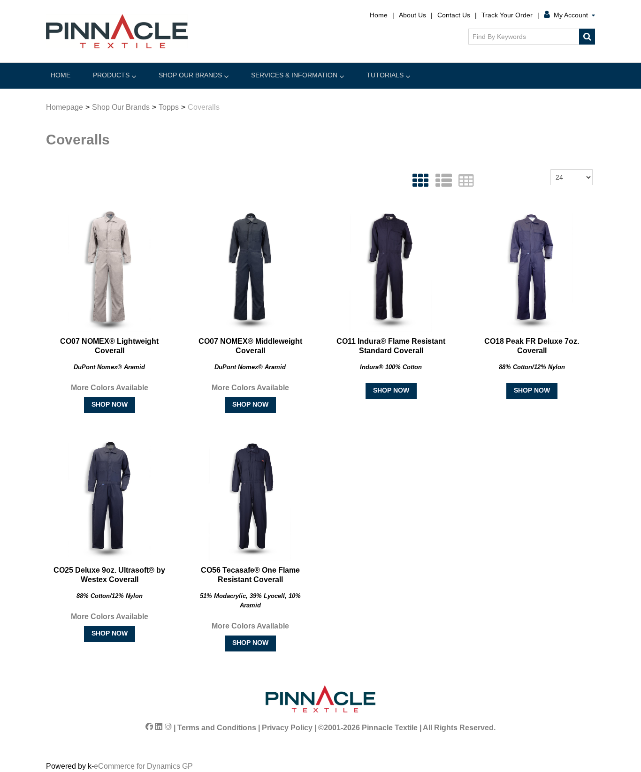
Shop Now (110, 404)
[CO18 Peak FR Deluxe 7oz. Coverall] (532, 271)
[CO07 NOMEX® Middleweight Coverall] (250, 271)
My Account (571, 15)
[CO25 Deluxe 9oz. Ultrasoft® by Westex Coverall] (109, 500)
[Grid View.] (418, 181)
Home (379, 15)
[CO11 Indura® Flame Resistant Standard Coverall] (391, 271)
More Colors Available (109, 388)
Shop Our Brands (190, 75)
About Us (412, 15)
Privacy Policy (287, 728)
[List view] (441, 181)
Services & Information (294, 75)
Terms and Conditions (216, 728)
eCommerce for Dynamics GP (143, 766)
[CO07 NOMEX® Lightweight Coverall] (109, 271)
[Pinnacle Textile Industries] (117, 31)
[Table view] (464, 181)
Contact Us (453, 15)
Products (111, 75)
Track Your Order (507, 15)
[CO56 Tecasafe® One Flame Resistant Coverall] (250, 500)
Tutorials (385, 75)
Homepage (64, 107)
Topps (169, 107)
